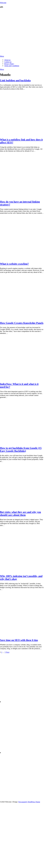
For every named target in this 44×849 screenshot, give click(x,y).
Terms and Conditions (11, 66)
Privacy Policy (9, 64)
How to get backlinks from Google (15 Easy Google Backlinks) (21, 449)
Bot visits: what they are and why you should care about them (20, 513)
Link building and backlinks (15, 80)
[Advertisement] (22, 32)
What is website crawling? (14, 263)
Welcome (3, 3)
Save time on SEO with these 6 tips (19, 640)
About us (7, 60)
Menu (2, 56)
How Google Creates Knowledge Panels (21, 323)
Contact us (7, 62)
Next (7, 652)
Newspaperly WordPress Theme (29, 802)
